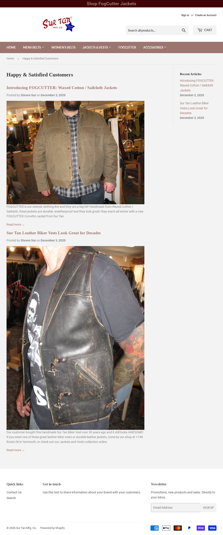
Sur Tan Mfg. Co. (26, 528)
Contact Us (14, 492)
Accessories (153, 47)
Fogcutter (127, 47)
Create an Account (205, 15)
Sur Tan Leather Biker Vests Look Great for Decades (54, 233)
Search (11, 498)
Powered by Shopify (52, 528)
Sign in (185, 15)
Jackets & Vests (96, 47)
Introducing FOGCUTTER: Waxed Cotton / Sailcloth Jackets (62, 87)
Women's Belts (63, 47)
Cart (208, 30)
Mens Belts (32, 47)
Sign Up (208, 507)
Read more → (16, 224)
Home (11, 47)
